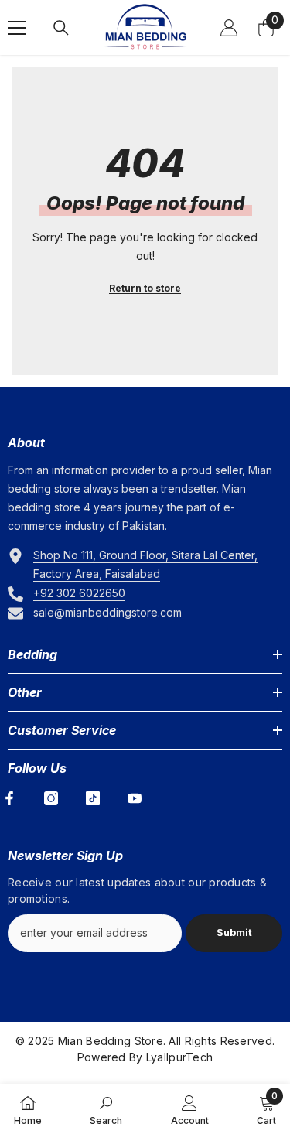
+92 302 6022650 (79, 592)
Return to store (145, 288)
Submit (234, 932)
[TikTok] (92, 798)
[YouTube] (134, 798)
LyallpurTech (179, 1057)
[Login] (228, 27)
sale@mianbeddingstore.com (107, 612)
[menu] (17, 28)
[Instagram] (51, 798)
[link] (106, 1109)
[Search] (61, 28)
